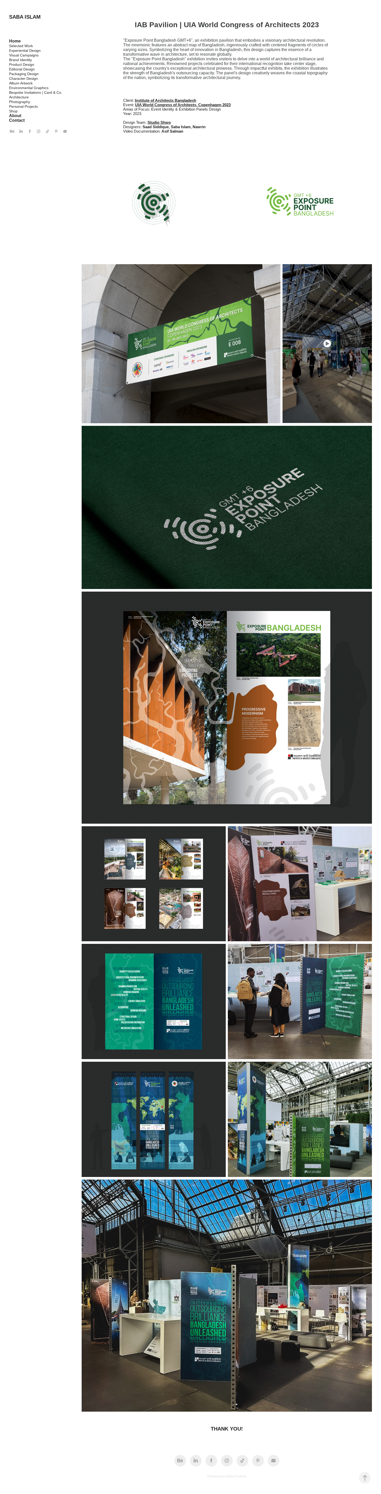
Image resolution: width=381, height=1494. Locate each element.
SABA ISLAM (25, 17)
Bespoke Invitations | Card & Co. (35, 92)
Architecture (19, 97)
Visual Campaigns (24, 55)
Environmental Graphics (28, 88)
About (15, 115)
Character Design (23, 78)
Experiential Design (25, 50)
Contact (17, 120)
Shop (13, 111)
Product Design (21, 64)
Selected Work (21, 46)
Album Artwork (21, 83)
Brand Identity (20, 60)
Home (15, 41)
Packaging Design (24, 74)
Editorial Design (22, 69)
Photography (19, 102)
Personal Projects (23, 106)
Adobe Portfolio (235, 1476)
